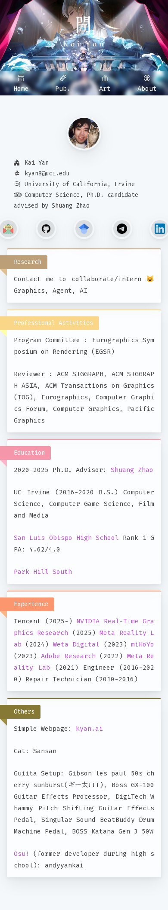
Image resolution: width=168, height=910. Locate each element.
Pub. (63, 88)
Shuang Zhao (132, 470)
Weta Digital (76, 644)
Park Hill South (43, 572)
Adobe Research (68, 656)
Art (105, 88)
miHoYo (142, 644)
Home (21, 88)
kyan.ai (89, 728)
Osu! (21, 854)
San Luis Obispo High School (66, 538)
